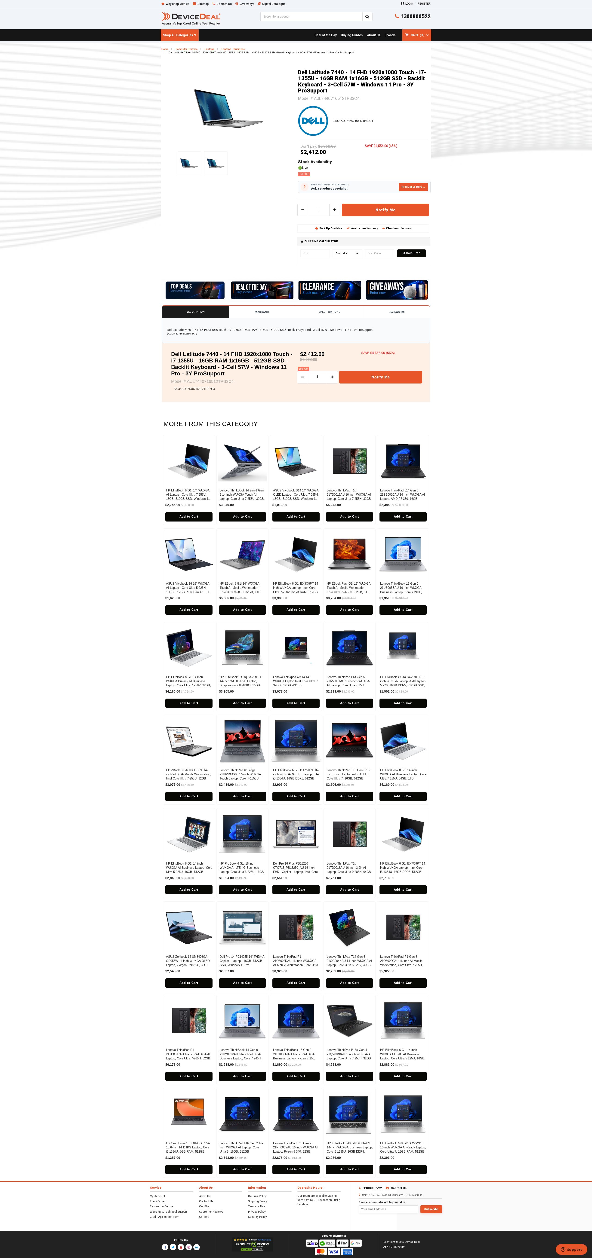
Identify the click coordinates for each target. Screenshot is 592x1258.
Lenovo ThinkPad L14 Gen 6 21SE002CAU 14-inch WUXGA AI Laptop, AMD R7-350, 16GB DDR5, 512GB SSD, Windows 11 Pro (402, 499)
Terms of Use (256, 1206)
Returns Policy (257, 1196)
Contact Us (206, 1201)
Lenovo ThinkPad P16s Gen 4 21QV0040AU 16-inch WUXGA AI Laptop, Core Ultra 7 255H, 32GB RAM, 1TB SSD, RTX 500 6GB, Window (349, 1058)
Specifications (329, 311)
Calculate (412, 253)
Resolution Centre (161, 1206)
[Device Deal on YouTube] (181, 1247)
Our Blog (204, 1206)
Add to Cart (188, 516)
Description (195, 311)
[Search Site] (367, 16)
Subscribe (431, 1209)
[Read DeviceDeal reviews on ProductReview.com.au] (252, 1244)
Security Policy (257, 1216)
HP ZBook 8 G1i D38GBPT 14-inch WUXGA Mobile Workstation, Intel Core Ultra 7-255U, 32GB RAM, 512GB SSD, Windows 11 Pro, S (188, 778)
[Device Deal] (190, 18)
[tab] (363, 241)
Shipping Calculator (321, 241)
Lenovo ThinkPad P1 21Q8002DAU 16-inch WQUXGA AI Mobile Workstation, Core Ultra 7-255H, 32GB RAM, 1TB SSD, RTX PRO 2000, (295, 965)
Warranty (262, 311)
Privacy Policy (257, 1211)
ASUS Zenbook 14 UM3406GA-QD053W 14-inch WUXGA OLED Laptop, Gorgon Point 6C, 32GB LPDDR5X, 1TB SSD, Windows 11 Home (189, 965)
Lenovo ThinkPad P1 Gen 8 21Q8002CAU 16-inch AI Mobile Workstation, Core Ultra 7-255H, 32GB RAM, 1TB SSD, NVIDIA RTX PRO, (401, 965)
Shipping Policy (257, 1201)
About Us (205, 1196)
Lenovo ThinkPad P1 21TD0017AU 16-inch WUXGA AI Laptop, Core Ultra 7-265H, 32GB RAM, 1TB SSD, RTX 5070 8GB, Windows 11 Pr (188, 1058)
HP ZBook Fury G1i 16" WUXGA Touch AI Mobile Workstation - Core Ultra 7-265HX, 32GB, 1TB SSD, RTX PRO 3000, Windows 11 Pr (348, 592)
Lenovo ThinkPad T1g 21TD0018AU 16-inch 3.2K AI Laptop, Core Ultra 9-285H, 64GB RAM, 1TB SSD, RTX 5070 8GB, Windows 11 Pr (349, 872)
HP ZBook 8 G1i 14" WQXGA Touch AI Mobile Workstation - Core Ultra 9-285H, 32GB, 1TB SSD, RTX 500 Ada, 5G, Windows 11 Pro (242, 592)
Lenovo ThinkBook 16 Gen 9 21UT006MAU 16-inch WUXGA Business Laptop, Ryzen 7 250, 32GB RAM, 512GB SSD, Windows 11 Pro (294, 1058)
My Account (157, 1196)
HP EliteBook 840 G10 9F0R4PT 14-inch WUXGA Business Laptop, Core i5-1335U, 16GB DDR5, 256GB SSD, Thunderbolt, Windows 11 (350, 1151)
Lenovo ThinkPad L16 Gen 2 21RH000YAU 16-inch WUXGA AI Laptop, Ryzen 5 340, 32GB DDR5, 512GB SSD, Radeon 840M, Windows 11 (295, 1151)
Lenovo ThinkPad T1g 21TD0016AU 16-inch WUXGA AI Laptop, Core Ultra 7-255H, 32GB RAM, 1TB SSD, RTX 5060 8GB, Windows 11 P (349, 499)
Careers (204, 1216)
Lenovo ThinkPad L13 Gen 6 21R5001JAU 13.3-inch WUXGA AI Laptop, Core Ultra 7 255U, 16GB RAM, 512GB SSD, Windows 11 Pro (348, 685)
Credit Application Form (164, 1216)
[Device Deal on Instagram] (188, 1247)
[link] (325, 35)
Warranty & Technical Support (168, 1211)
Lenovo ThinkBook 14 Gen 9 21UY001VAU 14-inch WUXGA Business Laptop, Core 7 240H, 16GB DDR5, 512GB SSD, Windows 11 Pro (241, 1058)
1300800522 (415, 16)
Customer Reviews (211, 1211)
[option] (228, 108)
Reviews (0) (396, 311)
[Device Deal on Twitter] (173, 1247)
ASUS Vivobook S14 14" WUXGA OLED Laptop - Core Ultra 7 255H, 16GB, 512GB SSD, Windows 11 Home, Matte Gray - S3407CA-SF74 (296, 499)
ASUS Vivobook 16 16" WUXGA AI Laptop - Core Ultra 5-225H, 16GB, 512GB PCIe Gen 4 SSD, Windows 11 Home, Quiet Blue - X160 (188, 592)
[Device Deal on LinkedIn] (196, 1247)
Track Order (157, 1201)
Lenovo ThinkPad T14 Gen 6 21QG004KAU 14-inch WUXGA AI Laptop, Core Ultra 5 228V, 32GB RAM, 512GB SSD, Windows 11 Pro (349, 965)
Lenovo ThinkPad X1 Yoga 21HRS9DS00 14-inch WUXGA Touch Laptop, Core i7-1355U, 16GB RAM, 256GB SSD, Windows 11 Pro (240, 778)
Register (424, 3)
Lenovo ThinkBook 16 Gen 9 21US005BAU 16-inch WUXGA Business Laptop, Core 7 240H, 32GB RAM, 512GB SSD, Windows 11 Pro (401, 592)
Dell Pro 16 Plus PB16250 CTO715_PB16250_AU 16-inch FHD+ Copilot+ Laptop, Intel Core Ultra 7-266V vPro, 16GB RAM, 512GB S (295, 872)
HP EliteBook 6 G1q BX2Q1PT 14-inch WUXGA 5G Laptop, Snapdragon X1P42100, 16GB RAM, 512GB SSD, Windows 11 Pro (241, 685)
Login (409, 3)
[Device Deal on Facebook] (165, 1247)
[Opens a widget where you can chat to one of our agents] (571, 1250)
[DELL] (313, 121)
